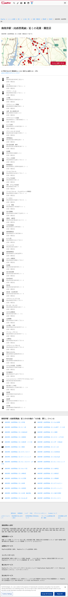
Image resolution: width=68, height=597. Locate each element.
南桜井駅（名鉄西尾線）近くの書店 (15, 447)
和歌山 (47, 530)
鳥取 (51, 530)
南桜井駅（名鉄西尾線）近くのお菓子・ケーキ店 (51, 427)
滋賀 (30, 530)
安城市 (51, 19)
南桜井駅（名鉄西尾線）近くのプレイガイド (17, 452)
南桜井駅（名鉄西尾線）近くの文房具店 (49, 452)
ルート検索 (8, 539)
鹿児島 (35, 531)
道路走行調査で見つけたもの (55, 558)
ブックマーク (28, 541)
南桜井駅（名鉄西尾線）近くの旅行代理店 (49, 493)
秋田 (28, 528)
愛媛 (9, 531)
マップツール (15, 539)
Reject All (60, 594)
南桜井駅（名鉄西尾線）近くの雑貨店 (15, 437)
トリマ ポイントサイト (22, 569)
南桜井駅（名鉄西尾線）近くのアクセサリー (50, 483)
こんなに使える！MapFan (39, 558)
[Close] (65, 587)
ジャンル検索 (11, 19)
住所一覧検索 (59, 539)
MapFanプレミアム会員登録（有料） (27, 549)
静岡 (21, 530)
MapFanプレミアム (7, 568)
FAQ (31, 513)
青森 (18, 528)
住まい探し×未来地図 (26, 539)
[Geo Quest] (32, 3)
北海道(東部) (5, 528)
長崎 (22, 531)
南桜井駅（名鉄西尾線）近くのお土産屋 (49, 422)
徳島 (3, 531)
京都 (37, 530)
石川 (5, 530)
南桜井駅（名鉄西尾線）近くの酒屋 (47, 432)
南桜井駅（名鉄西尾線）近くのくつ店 (15, 427)
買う (19, 19)
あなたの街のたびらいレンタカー (10, 73)
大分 (28, 531)
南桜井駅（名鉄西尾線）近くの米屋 (15, 483)
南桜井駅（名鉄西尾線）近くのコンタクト (49, 498)
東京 (53, 528)
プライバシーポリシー (40, 513)
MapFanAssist (41, 568)
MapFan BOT (50, 568)
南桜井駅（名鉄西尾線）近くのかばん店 (16, 498)
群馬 (44, 528)
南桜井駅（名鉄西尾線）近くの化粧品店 (16, 432)
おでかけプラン (37, 541)
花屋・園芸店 (36, 19)
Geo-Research (35, 580)
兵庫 (40, 530)
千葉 (50, 528)
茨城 (37, 528)
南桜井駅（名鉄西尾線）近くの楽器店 (15, 488)
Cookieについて (52, 513)
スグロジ (42, 580)
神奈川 (57, 528)
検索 (3, 539)
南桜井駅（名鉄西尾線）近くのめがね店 (49, 456)
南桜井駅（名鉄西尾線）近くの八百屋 (15, 478)
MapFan (3, 19)
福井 (8, 530)
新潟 (61, 528)
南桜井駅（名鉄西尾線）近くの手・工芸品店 (50, 442)
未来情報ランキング (48, 539)
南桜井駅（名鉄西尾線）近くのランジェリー (50, 488)
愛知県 (44, 19)
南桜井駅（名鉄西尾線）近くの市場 (15, 422)
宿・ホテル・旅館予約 (34, 560)
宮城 (25, 528)
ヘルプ (26, 513)
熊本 (25, 531)
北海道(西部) (13, 528)
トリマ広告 (27, 580)
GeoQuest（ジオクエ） (8, 569)
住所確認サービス (9, 580)
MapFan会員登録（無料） (9, 549)
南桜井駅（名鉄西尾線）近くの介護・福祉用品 (18, 493)
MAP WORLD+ (19, 580)
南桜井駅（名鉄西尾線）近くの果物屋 (48, 478)
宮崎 (31, 531)
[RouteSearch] (17, 3)
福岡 (16, 531)
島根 (54, 530)
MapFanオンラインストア (9, 560)
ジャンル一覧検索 (19, 541)
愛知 (24, 530)
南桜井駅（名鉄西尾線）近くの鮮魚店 (48, 473)
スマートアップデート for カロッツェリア (25, 568)
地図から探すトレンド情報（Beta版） (20, 558)
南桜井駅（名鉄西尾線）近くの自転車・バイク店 (18, 442)
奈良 (43, 530)
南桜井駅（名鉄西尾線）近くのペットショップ (18, 456)
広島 (60, 530)
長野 (14, 530)
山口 (63, 530)
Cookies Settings (7, 594)
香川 (6, 531)
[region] (34, 52)
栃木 (41, 528)
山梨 (11, 530)
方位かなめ (62, 568)
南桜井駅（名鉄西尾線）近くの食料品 (48, 468)
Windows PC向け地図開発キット (50, 578)
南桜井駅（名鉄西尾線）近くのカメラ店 (16, 468)
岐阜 (17, 530)
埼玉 (47, 528)
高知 (12, 531)
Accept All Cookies (47, 594)
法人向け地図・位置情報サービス (11, 578)
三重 (27, 530)
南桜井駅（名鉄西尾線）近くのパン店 (48, 447)
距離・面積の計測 (37, 539)
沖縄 (39, 531)
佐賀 (19, 531)
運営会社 (13, 513)
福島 (34, 528)
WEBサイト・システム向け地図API (31, 578)
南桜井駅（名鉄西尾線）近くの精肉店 (15, 473)
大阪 (33, 530)
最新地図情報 (5, 558)
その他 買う (26, 19)
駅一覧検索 (10, 541)
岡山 (57, 530)
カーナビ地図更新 (22, 560)
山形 (31, 528)
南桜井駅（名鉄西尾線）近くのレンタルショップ (51, 461)
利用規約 (20, 513)
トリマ (56, 568)
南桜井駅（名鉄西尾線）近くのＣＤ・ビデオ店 (51, 437)
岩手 (22, 528)
